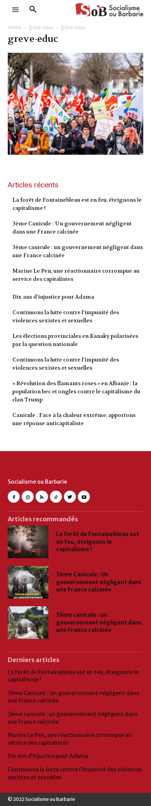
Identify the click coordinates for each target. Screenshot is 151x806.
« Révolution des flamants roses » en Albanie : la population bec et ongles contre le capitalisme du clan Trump (76, 391)
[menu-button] (15, 9)
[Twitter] (70, 497)
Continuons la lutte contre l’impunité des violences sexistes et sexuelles (65, 316)
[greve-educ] (75, 152)
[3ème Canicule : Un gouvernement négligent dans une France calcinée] (28, 582)
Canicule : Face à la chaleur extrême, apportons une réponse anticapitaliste (74, 419)
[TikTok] (56, 497)
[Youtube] (84, 497)
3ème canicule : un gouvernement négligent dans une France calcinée (77, 251)
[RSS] (42, 497)
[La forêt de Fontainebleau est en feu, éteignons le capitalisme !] (28, 542)
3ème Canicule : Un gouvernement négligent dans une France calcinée (72, 227)
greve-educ (41, 27)
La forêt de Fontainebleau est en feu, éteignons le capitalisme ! (77, 203)
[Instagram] (28, 497)
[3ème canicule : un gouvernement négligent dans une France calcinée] (28, 622)
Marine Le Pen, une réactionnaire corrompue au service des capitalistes (75, 274)
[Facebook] (14, 497)
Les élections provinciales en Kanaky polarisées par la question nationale (75, 340)
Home (14, 27)
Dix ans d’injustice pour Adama (53, 296)
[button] (33, 9)
